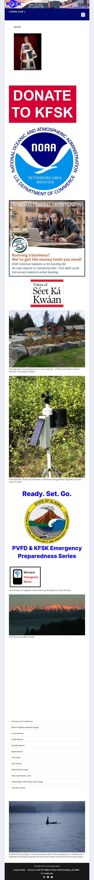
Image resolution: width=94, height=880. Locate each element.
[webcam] (47, 634)
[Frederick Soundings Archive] (47, 852)
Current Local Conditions (22, 721)
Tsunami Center (18, 788)
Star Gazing (16, 763)
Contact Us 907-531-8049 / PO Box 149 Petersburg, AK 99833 (53, 870)
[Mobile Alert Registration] (25, 588)
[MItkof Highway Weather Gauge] (47, 477)
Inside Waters (17, 739)
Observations (17, 751)
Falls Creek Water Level (21, 776)
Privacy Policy (19, 870)
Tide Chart (16, 757)
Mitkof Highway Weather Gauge (25, 727)
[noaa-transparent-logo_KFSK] (44, 196)
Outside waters (17, 745)
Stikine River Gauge (19, 769)
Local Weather (17, 733)
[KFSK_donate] (42, 122)
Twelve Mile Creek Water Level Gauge (27, 782)
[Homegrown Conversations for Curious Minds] (47, 367)
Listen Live (16, 11)
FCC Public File (47, 873)
